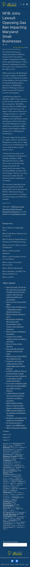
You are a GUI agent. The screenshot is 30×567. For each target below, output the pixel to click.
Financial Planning (16, 480)
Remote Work (8, 507)
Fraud (14, 481)
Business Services (16, 452)
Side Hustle (22, 512)
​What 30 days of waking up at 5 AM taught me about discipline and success (16, 309)
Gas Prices (6, 483)
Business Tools (20, 454)
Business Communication (9, 449)
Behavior (8, 447)
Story (20, 518)
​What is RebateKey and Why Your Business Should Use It (14, 272)
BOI (17, 447)
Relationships (11, 505)
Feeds (26, 47)
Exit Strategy (5, 478)
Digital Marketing (9, 467)
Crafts (17, 462)
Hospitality (19, 485)
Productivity (10, 501)
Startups (13, 518)
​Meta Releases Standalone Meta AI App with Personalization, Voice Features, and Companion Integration (15, 324)
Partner (13, 494)
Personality (18, 497)
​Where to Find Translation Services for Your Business (14, 258)
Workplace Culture (21, 527)
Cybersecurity (8, 465)
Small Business (17, 49)
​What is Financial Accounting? (16, 428)
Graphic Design (21, 483)
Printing (14, 499)
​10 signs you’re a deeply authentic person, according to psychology (16, 339)
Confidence (9, 460)
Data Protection (19, 465)
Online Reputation (6, 494)
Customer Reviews (8, 463)
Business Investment (7, 452)
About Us (7, 443)
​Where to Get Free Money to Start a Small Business (14, 246)
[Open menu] (21, 4)
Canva (6, 458)
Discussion (20, 467)
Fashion (19, 478)
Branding (23, 447)
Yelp (5, 528)
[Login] (27, 4)
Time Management (9, 523)
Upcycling (14, 525)
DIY (6, 469)
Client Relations (14, 458)
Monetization (20, 492)
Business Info (18, 450)
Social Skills (6, 518)
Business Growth (8, 451)
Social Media (9, 516)
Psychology (9, 503)
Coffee (22, 458)
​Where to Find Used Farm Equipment (11, 252)
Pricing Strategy (7, 499)
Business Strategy (9, 454)
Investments (7, 488)
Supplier (5, 520)
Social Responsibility (21, 516)
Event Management (7, 476)
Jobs (15, 488)
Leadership (22, 488)
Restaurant (18, 507)
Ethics (20, 474)
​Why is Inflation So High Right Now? (12, 229)
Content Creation (8, 462)
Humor (7, 486)
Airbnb (5, 445)
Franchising (7, 481)
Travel (6, 525)
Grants (13, 483)
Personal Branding (7, 497)
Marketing (9, 492)
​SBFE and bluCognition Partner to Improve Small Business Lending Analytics (15, 405)
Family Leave (12, 478)
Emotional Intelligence (12, 470)
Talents (5, 440)
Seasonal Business (12, 510)
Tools (20, 523)
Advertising (18, 443)
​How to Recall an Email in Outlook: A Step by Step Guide (15, 351)
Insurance (15, 486)
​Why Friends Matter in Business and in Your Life (14, 235)
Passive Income (20, 494)
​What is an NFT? (8, 277)
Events (17, 476)
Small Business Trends (18, 214)
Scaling (5, 510)
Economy (14, 469)
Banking (18, 445)
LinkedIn (14, 490)
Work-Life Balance (9, 527)
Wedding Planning (21, 525)
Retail (6, 509)
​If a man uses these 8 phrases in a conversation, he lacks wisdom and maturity (16, 378)
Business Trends (6, 49)
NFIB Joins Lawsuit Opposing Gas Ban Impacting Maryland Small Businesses (13, 209)
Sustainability (14, 520)
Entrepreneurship (10, 474)
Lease (6, 490)
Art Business (11, 445)
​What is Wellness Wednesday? (12, 268)
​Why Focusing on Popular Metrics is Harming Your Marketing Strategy (14, 240)
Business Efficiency (20, 449)
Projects (5, 437)
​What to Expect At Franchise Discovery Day (12, 263)
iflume (12, 5)
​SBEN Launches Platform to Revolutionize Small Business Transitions (16, 413)
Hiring (13, 485)
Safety (19, 509)
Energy (12, 49)
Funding (22, 481)
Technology (8, 522)
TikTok (23, 521)
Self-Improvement (10, 512)
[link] (23, 4)
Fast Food (6, 479)
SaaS (13, 508)
